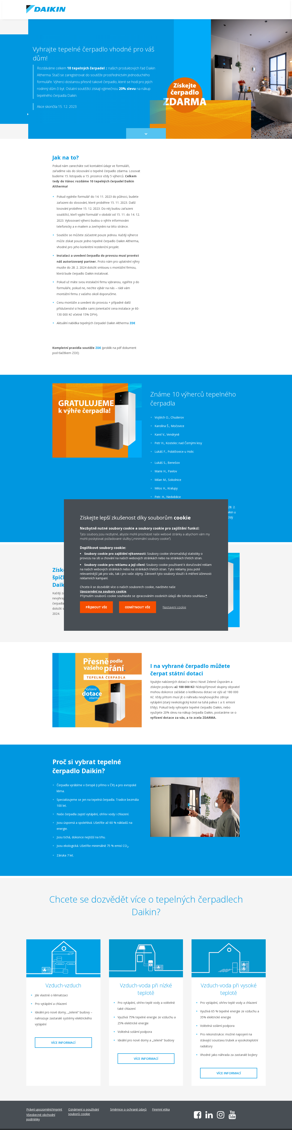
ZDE (132, 323)
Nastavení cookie (174, 607)
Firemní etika (161, 1109)
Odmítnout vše (137, 607)
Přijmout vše (96, 607)
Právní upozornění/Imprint (44, 1109)
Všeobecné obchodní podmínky (40, 1117)
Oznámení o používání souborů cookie (83, 1111)
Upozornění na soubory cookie (103, 591)
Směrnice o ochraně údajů (128, 1109)
